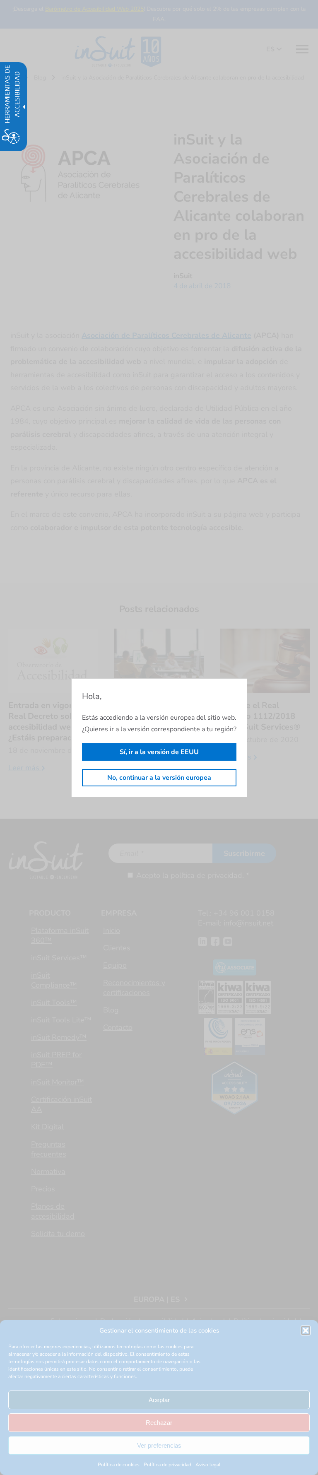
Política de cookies (119, 1464)
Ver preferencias (159, 1445)
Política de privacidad (167, 1464)
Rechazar (159, 1422)
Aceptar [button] (159, 1399)
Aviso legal (208, 1464)
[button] (305, 1330)
